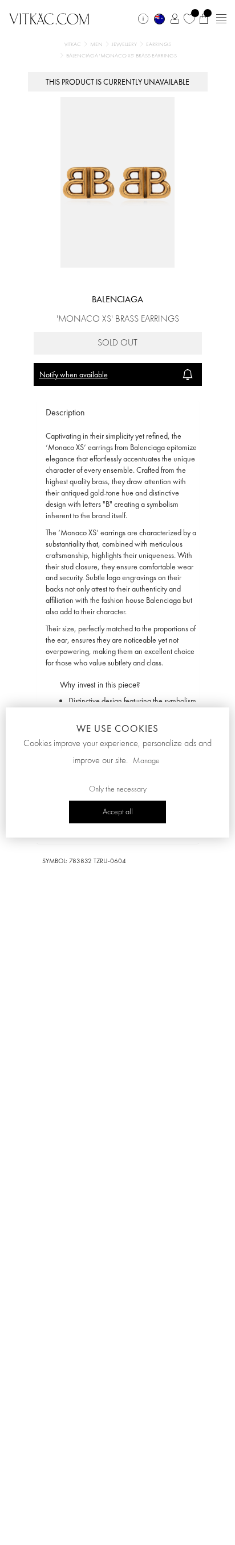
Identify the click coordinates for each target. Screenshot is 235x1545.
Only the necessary (118, 789)
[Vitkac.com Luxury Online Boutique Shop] (49, 18)
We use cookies (117, 728)
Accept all (118, 812)
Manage (146, 761)
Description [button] (65, 412)
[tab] (117, 413)
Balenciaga (117, 299)
